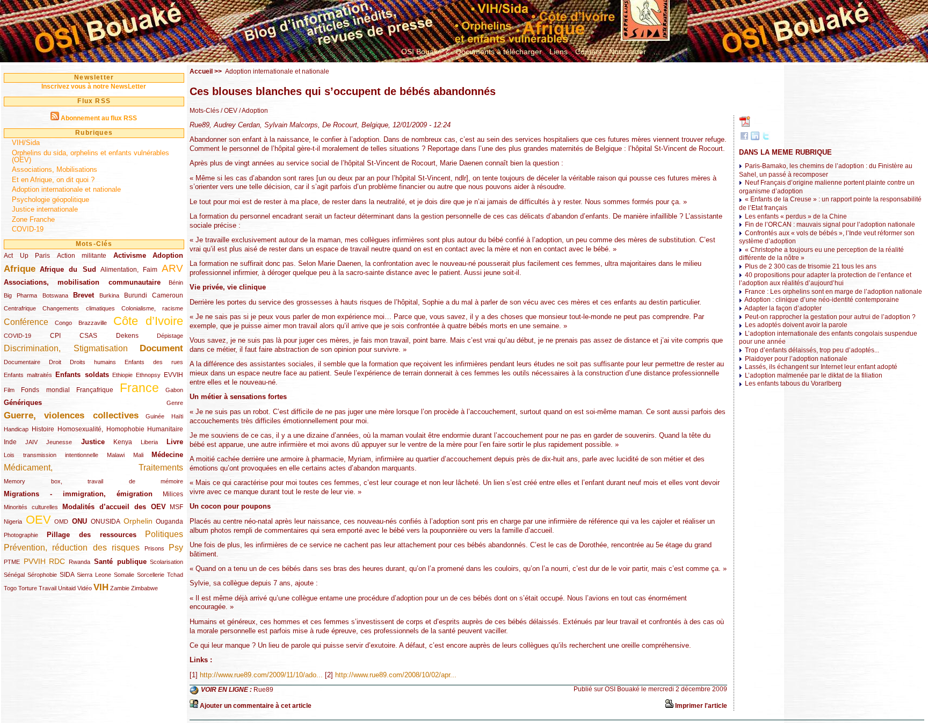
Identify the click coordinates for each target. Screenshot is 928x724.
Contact (588, 51)
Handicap (16, 429)
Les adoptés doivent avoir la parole (796, 325)
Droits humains (93, 362)
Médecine (167, 455)
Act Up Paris (27, 255)
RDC (57, 561)
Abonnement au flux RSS (99, 118)
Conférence (26, 322)
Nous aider (627, 51)
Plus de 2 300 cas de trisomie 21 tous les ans (810, 266)
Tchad (175, 574)
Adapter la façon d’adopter (783, 308)
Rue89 (263, 690)
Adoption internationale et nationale (66, 189)
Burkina (109, 295)
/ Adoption (252, 110)
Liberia (149, 442)
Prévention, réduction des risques (72, 547)
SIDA (67, 574)
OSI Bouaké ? (424, 51)
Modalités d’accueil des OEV (114, 507)
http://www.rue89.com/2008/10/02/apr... (395, 675)
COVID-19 (28, 229)
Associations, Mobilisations (54, 169)
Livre (174, 442)
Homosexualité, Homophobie (100, 429)
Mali (138, 455)
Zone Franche (33, 219)
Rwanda (79, 562)
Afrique (19, 269)
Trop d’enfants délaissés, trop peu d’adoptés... (812, 350)
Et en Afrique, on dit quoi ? (53, 180)
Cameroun (167, 295)
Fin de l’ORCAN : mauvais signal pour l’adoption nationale (830, 224)
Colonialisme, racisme (152, 308)
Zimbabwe (144, 588)
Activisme (129, 255)
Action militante (82, 255)
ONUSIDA (105, 521)
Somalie (124, 574)
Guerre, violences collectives (71, 415)
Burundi (135, 295)
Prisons (154, 548)
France (139, 388)
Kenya (122, 442)
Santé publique (120, 562)
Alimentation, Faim (128, 269)
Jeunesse (59, 442)
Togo (10, 588)
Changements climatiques (78, 308)
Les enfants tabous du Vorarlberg (793, 383)
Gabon (174, 390)
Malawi (116, 455)
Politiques (164, 534)
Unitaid (67, 588)
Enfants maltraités (28, 375)
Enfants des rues (154, 362)
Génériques (23, 403)
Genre (174, 403)
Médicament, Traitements (93, 467)
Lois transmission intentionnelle (51, 455)
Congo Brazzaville (81, 323)
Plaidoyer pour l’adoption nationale (796, 359)
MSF (176, 507)
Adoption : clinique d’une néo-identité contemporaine (821, 299)
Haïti (177, 416)
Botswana (55, 295)
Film (9, 390)
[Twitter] (766, 138)
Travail (47, 588)
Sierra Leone (94, 574)
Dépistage (170, 335)
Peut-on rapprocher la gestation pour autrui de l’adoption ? (830, 317)
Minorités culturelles (31, 507)
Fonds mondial (45, 390)
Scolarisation (166, 562)
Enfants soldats (81, 375)
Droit (55, 362)
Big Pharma (20, 295)
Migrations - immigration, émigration (78, 494)
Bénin (176, 282)
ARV (172, 268)
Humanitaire (165, 429)
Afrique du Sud (68, 269)
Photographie (21, 535)
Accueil (201, 71)
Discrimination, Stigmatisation (66, 348)
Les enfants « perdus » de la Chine (796, 216)
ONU (79, 521)
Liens (558, 51)
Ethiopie (122, 375)
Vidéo (84, 588)
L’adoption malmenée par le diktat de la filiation (813, 375)
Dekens (127, 335)
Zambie (119, 588)
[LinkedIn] (755, 138)
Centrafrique (20, 308)
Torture (27, 588)
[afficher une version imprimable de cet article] (669, 705)
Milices (173, 494)
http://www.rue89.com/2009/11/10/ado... (261, 675)
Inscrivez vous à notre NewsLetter (93, 86)
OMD (61, 521)
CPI (55, 335)
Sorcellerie (150, 574)
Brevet (83, 295)
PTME (12, 562)
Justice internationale (45, 209)
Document (161, 348)
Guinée (155, 416)
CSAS (88, 335)
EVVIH (173, 375)
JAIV (31, 442)
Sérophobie (42, 574)
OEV (38, 519)
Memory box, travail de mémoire (93, 481)
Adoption (168, 255)
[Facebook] (744, 138)
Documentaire (22, 362)
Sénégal (14, 574)
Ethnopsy (148, 375)
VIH (100, 587)
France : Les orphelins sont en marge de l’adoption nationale (833, 291)
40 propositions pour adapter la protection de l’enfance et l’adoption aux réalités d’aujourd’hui (825, 279)
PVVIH (35, 561)
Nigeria (13, 521)
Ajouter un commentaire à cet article (255, 705)
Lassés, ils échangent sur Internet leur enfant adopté (821, 367)
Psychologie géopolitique (50, 200)
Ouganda (169, 521)
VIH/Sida (26, 143)
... (657, 51)
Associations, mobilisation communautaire (82, 282)
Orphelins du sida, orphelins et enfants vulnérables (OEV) (90, 156)
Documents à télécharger (499, 51)
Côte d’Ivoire (148, 321)
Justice (93, 442)
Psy (176, 547)
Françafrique (94, 390)
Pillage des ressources (91, 535)
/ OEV (228, 110)
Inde (10, 442)
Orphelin (138, 521)
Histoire (43, 429)
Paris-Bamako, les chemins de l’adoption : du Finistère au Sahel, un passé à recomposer (825, 170)
